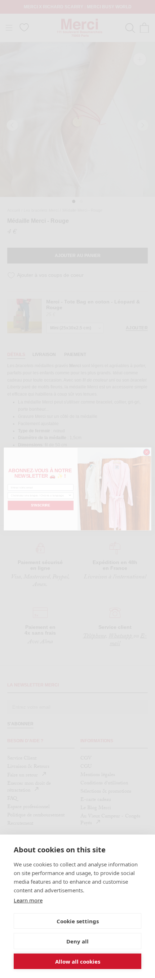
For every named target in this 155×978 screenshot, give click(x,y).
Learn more (28, 900)
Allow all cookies (77, 961)
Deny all (77, 941)
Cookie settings (78, 921)
